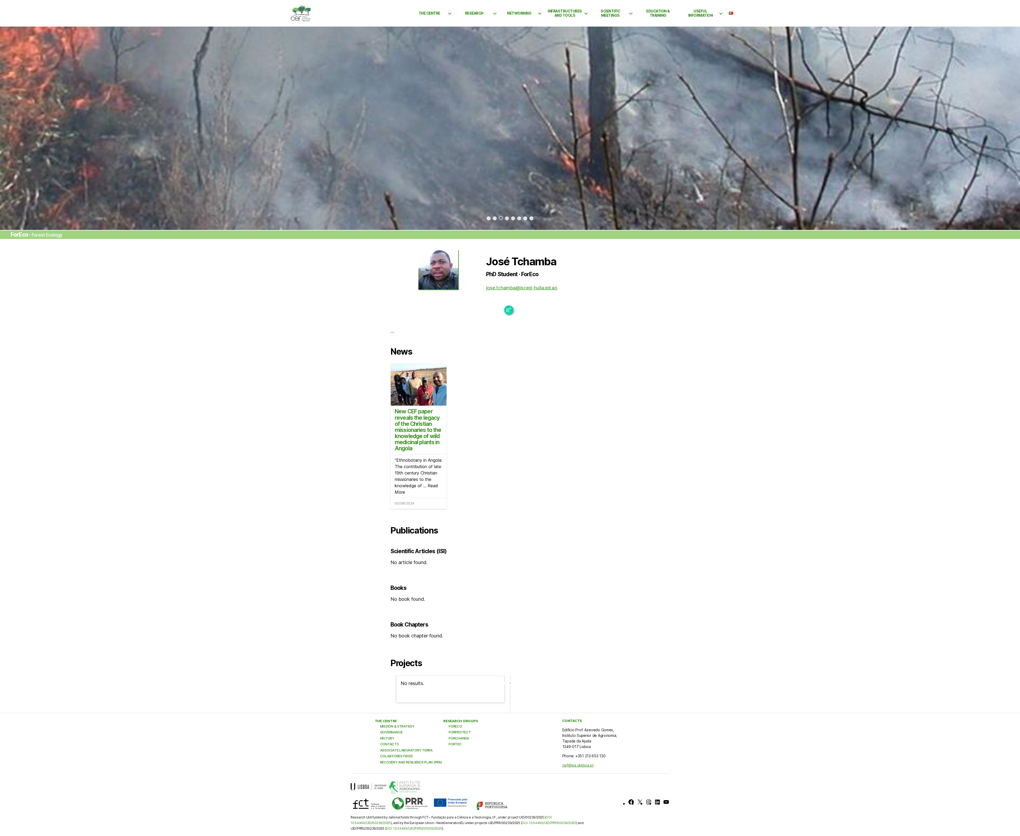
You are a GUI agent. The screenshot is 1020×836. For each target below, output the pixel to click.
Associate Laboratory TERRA (406, 750)
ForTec (455, 744)
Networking (519, 13)
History (387, 738)
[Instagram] (648, 802)
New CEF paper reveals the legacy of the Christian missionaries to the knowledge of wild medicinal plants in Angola (418, 430)
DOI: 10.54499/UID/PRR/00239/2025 (549, 823)
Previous (28, 129)
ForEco (455, 726)
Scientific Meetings (610, 13)
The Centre (429, 13)
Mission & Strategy (397, 726)
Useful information (700, 13)
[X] (640, 802)
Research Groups (460, 721)
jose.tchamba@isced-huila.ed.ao (521, 288)
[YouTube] (666, 802)
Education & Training (658, 13)
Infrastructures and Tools (565, 13)
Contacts (389, 744)
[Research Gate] (508, 310)
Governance (391, 732)
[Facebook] (631, 802)
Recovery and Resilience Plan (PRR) (411, 762)
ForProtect (460, 732)
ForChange (459, 738)
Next (992, 129)
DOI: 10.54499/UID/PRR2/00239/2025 (414, 828)
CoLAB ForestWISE (396, 756)
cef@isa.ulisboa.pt (578, 765)
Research (474, 13)
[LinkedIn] (657, 802)
